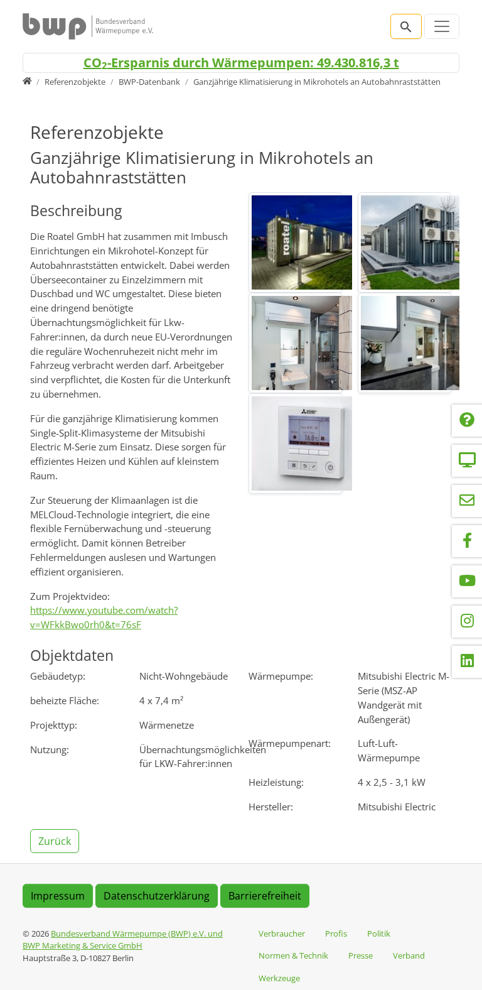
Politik (378, 933)
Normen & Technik (293, 955)
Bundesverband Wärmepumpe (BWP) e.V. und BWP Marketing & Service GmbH (123, 940)
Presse (360, 955)
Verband (409, 955)
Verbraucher (282, 933)
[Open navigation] (441, 26)
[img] (295, 242)
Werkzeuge (279, 978)
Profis (336, 933)
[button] (56, 840)
